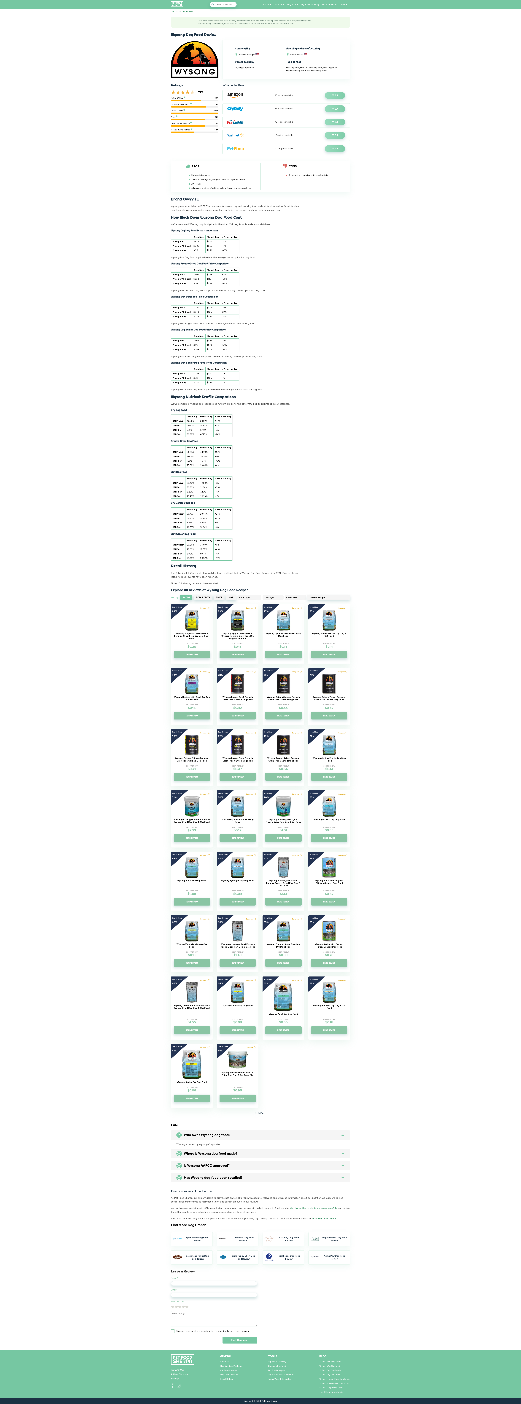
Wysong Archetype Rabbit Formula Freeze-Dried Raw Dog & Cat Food (192, 1006)
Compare (204, 608)
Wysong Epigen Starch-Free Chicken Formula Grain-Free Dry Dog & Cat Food (237, 636)
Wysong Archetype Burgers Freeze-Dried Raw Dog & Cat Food (283, 820)
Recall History (226, 1379)
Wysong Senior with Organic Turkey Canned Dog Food (329, 945)
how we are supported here (281, 23)
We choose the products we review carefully (313, 1208)
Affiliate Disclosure (179, 1374)
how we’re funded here (324, 1218)
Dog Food (291, 4)
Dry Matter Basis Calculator (280, 1374)
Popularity (203, 597)
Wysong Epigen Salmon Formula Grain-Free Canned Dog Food (283, 698)
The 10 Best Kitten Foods (331, 1392)
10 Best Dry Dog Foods (330, 1370)
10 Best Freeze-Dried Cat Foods (334, 1383)
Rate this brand (178, 1301)
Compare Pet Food (277, 1366)
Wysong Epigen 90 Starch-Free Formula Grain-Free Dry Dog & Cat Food (191, 636)
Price (219, 597)
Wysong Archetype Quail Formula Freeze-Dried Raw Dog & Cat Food (237, 945)
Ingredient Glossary (310, 4)
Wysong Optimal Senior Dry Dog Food (329, 759)
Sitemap (175, 1378)
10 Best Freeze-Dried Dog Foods (334, 1379)
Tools (342, 4)
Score (186, 597)
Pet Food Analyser (276, 1370)
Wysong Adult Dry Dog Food (191, 880)
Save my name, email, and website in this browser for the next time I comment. (213, 1331)
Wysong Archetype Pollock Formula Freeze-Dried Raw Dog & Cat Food (192, 820)
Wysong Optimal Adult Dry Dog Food (238, 820)
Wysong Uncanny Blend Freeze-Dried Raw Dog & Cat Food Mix (237, 1074)
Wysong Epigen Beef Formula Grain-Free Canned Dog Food (238, 698)
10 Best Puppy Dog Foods (331, 1387)
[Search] (212, 4)
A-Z (231, 597)
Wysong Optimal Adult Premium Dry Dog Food (283, 945)
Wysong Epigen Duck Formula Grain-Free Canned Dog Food (238, 759)
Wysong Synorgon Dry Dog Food (237, 880)
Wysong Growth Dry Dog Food (329, 819)
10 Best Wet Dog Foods (330, 1361)
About (266, 4)
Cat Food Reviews (228, 1370)
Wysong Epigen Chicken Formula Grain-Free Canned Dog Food (191, 759)
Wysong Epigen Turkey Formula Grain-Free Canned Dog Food (329, 698)
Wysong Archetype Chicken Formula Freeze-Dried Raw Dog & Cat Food (283, 883)
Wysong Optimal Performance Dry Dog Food (283, 634)
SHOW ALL (260, 1113)
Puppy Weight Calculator (279, 1379)
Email (174, 1289)
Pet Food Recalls (330, 4)
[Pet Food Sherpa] (177, 4)
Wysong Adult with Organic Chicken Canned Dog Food (329, 882)
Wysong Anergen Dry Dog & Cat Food (329, 1006)
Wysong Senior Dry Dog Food (238, 1005)
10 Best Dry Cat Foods (329, 1374)
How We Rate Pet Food (231, 1366)
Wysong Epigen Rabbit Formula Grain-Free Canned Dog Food (283, 759)
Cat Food (278, 4)
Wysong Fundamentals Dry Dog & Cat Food (329, 634)
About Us (224, 1361)
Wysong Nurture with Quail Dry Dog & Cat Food (192, 698)
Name (174, 1278)
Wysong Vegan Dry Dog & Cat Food (192, 945)
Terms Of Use (177, 1370)
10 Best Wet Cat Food (329, 1366)
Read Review (192, 654)
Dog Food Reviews (229, 1374)
